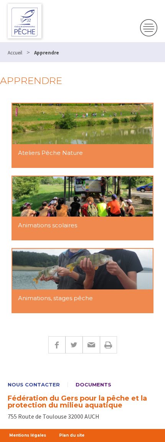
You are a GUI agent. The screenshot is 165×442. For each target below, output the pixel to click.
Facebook (56, 344)
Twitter (73, 344)
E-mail (91, 344)
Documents (93, 384)
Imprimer (108, 344)
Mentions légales (27, 435)
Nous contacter (34, 384)
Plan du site (71, 435)
